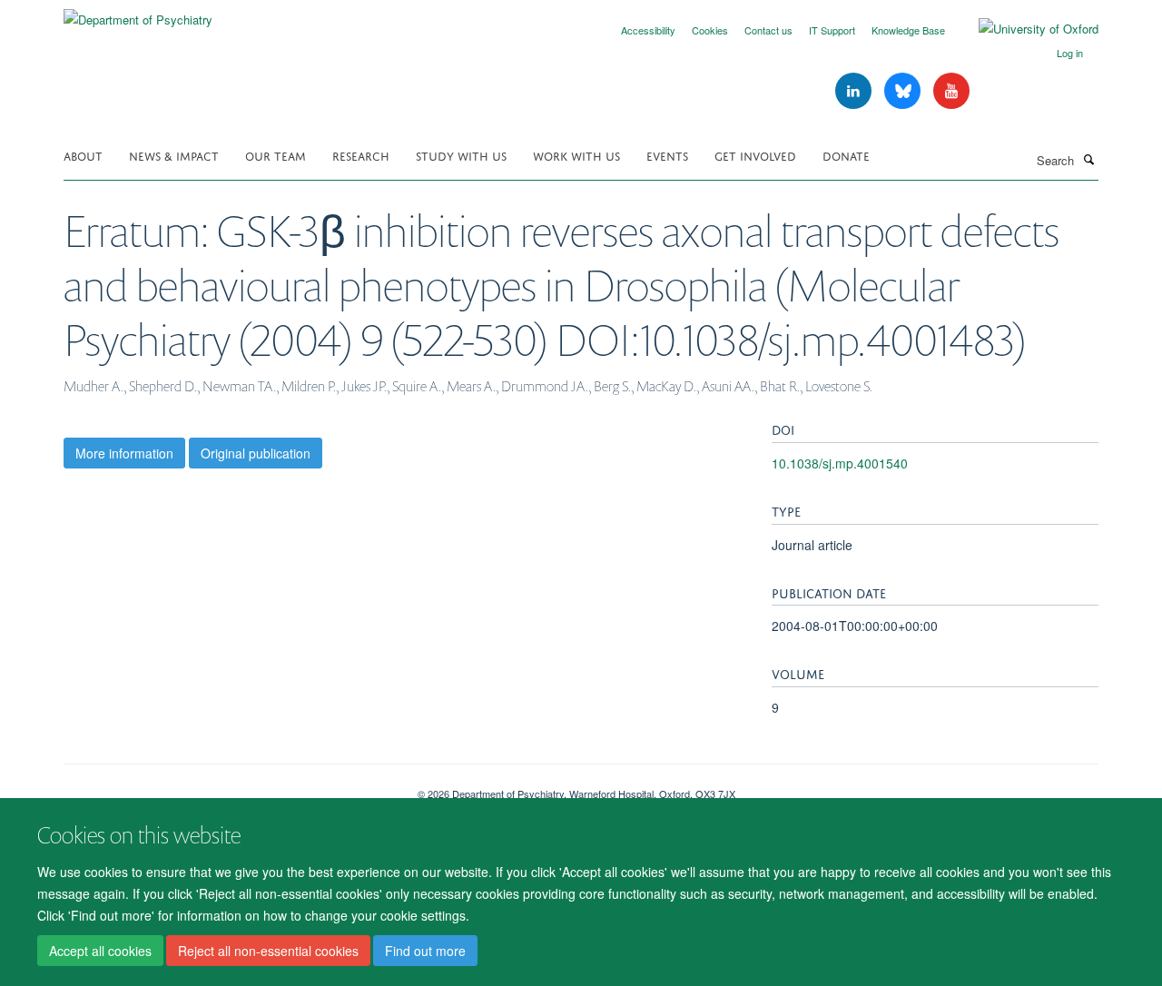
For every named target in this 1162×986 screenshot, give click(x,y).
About (83, 154)
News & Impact (174, 154)
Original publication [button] (255, 453)
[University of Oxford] (1024, 29)
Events (667, 154)
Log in (1070, 52)
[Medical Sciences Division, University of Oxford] (227, 787)
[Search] (1088, 159)
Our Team (275, 154)
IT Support (832, 30)
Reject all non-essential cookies (268, 951)
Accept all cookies (100, 951)
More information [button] (124, 453)
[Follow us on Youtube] (951, 91)
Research (360, 154)
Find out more (425, 951)
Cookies (710, 30)
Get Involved (755, 154)
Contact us (768, 30)
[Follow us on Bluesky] (904, 91)
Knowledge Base (908, 30)
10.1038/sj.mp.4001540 (840, 463)
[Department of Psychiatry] (138, 13)
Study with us (461, 154)
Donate (846, 154)
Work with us (576, 154)
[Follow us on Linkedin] (855, 91)
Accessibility (648, 30)
